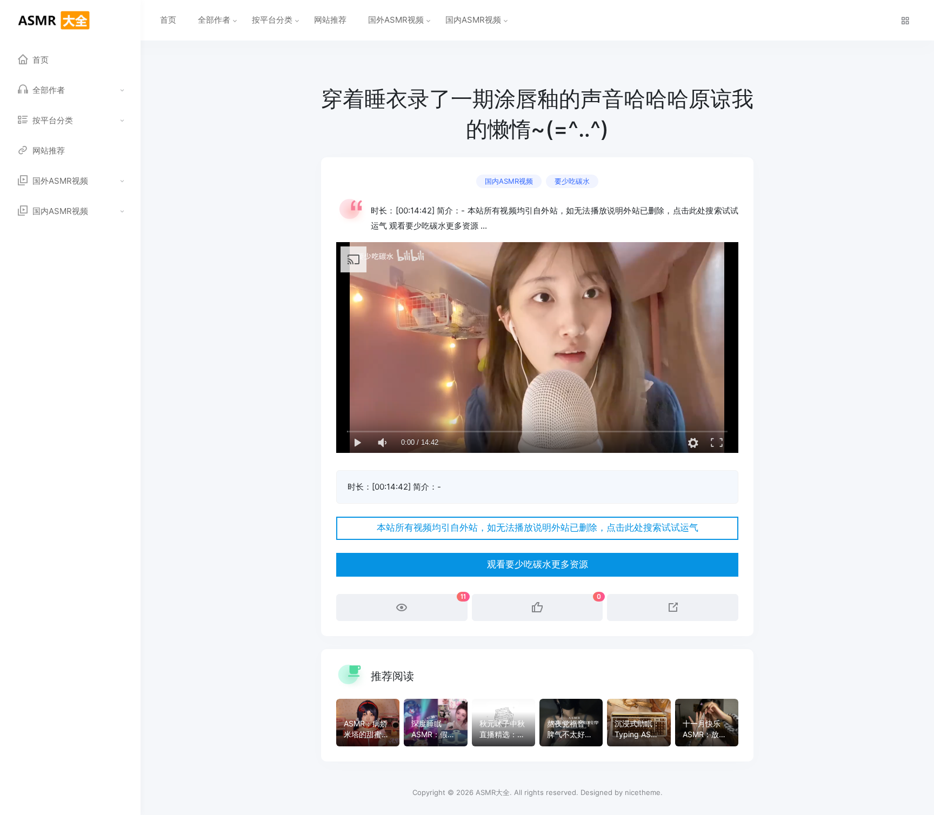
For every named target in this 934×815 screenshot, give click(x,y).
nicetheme (643, 792)
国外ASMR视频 (396, 20)
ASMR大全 (493, 792)
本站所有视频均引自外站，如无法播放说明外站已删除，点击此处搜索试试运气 (537, 528)
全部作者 (214, 20)
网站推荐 (330, 20)
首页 (168, 20)
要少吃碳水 (572, 181)
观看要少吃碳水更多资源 (537, 564)
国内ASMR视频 (473, 20)
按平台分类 (272, 20)
